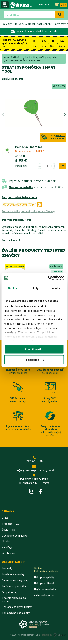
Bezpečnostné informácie (19, 197)
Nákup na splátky (21, 187)
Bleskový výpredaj (24, 24)
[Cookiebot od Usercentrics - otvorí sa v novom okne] (48, 278)
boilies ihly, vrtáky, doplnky (41, 57)
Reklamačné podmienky (16, 613)
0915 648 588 (34, 461)
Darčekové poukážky (14, 586)
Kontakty (7, 568)
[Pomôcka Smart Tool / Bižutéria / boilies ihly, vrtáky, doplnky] (7, 151)
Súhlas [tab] (12, 287)
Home (6, 57)
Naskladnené (44, 24)
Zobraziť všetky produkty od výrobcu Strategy (28, 211)
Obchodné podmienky (14, 535)
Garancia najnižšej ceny (15, 580)
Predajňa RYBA (10, 523)
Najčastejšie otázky (45, 589)
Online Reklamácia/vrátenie (46, 570)
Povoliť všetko (34, 349)
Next (65, 115)
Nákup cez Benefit (44, 583)
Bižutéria (17, 57)
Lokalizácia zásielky (13, 574)
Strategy (17, 78)
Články (6, 541)
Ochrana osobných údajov (17, 607)
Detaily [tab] (34, 287)
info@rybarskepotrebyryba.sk (34, 470)
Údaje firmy (8, 529)
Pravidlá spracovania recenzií (14, 600)
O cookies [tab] (55, 287)
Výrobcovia (8, 553)
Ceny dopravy (10, 592)
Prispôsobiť (32, 359)
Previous (3, 115)
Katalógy (7, 547)
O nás (5, 517)
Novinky (7, 24)
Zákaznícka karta (44, 595)
